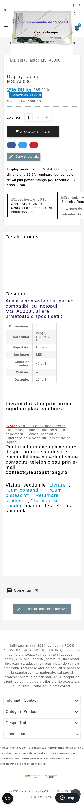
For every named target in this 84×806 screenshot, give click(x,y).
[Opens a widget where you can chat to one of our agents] (67, 798)
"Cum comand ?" (25, 490)
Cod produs (16, 246)
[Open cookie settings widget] (7, 798)
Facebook (11, 145)
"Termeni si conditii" (31, 503)
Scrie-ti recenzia (27, 156)
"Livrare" (57, 484)
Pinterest (33, 145)
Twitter (22, 145)
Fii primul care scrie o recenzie (45, 608)
